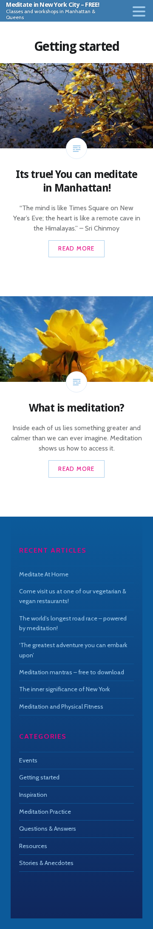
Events (28, 760)
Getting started (39, 777)
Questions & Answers (47, 828)
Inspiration (33, 794)
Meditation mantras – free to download (71, 672)
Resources (33, 846)
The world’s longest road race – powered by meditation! (73, 623)
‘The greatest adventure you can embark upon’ (73, 650)
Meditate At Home (43, 574)
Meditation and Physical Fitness (61, 706)
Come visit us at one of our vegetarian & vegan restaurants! (72, 596)
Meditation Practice (45, 811)
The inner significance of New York (64, 689)
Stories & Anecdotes (46, 863)
